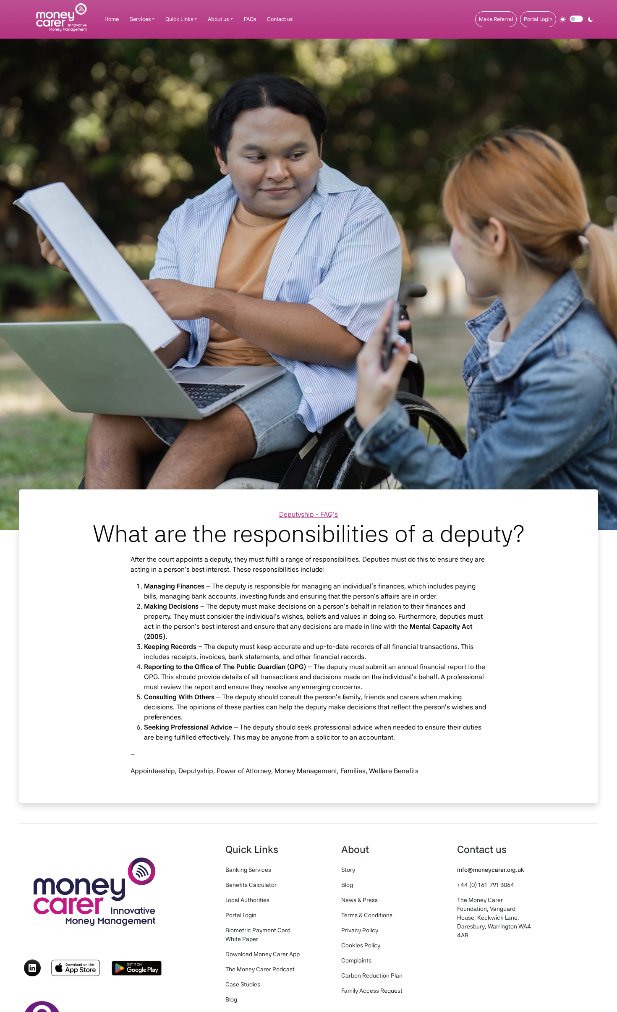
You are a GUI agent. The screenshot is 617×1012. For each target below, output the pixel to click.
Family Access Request (372, 990)
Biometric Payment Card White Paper (257, 934)
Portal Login (538, 19)
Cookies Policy (360, 945)
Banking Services (248, 869)
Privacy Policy (359, 930)
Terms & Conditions (366, 915)
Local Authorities (247, 900)
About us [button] (218, 19)
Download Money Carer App (262, 954)
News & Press (359, 900)
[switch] (576, 19)
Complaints (356, 960)
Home (112, 19)
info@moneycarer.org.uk (490, 869)
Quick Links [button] (179, 19)
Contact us (280, 19)
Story (348, 869)
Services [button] (140, 19)
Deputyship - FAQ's (308, 514)
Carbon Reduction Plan (372, 975)
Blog (231, 999)
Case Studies (242, 984)
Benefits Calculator (251, 884)
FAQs (250, 19)
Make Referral (496, 19)
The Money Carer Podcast (260, 969)
